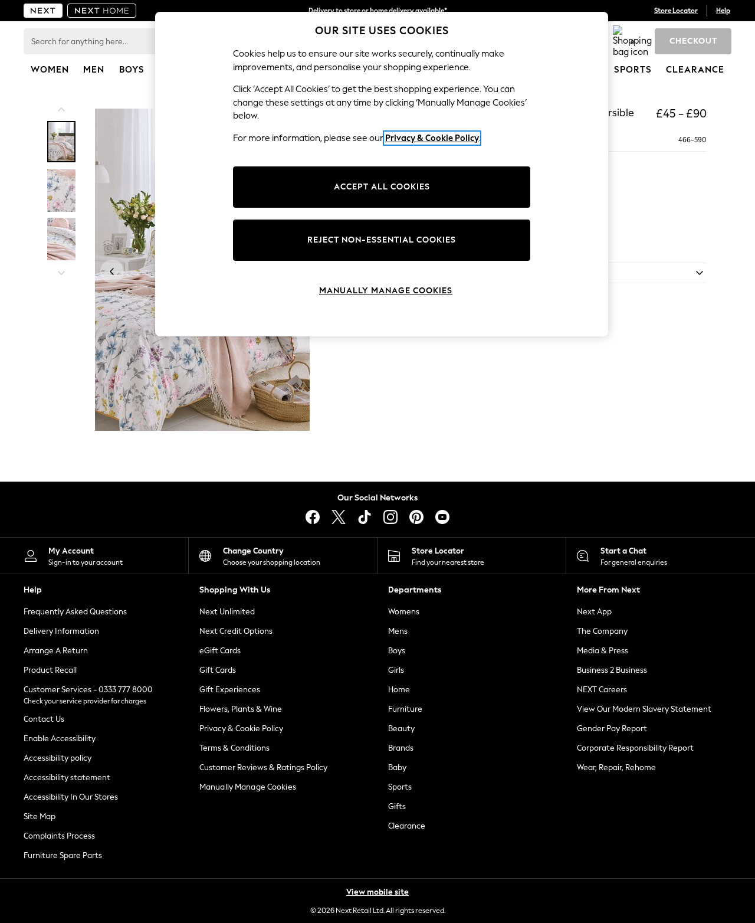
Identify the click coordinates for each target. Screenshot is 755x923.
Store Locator (676, 10)
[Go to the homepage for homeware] (102, 11)
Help (723, 10)
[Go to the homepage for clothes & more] (43, 11)
